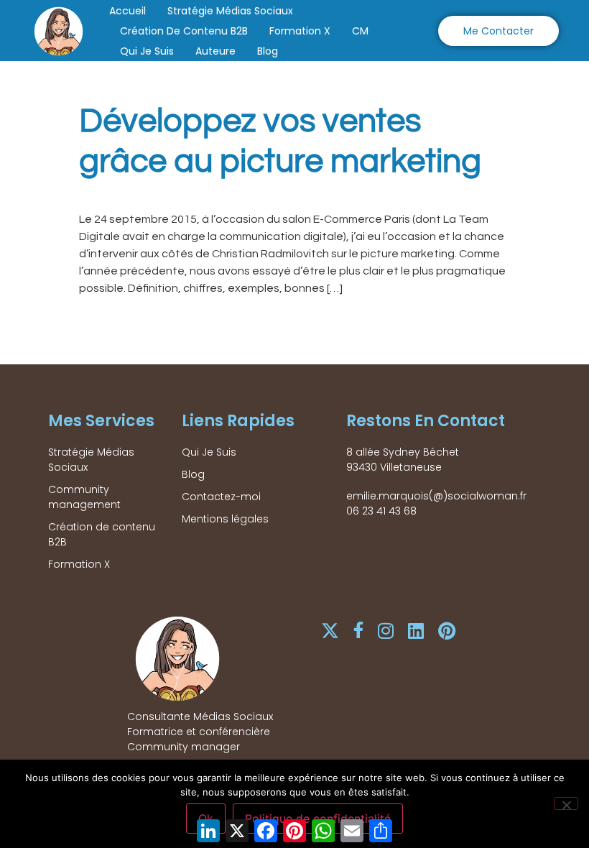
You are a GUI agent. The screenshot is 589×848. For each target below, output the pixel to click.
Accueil (127, 11)
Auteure (215, 51)
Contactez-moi (221, 496)
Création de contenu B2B (184, 31)
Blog (267, 51)
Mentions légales (225, 519)
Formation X (299, 31)
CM (360, 31)
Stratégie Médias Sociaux (230, 11)
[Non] (566, 803)
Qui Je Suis (147, 51)
